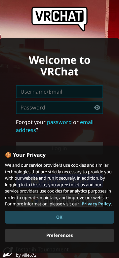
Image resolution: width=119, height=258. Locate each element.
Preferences (59, 235)
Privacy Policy (96, 204)
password (59, 122)
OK (59, 217)
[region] (59, 199)
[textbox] (59, 107)
